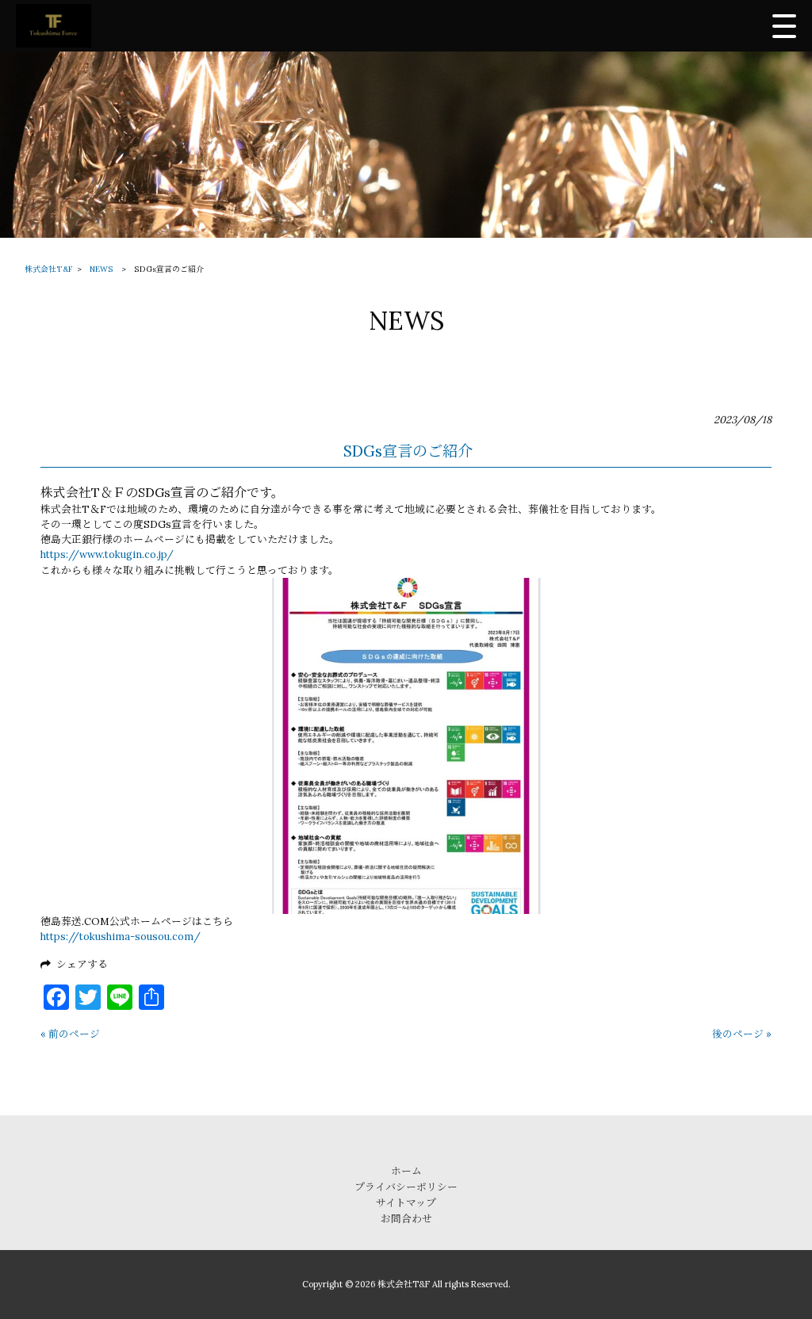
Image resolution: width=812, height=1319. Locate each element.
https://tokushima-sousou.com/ (120, 936)
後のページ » (742, 1034)
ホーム (406, 1171)
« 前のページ (70, 1034)
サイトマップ (406, 1203)
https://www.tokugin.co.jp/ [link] (107, 554)
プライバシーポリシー (406, 1187)
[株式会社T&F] (53, 26)
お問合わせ (406, 1218)
